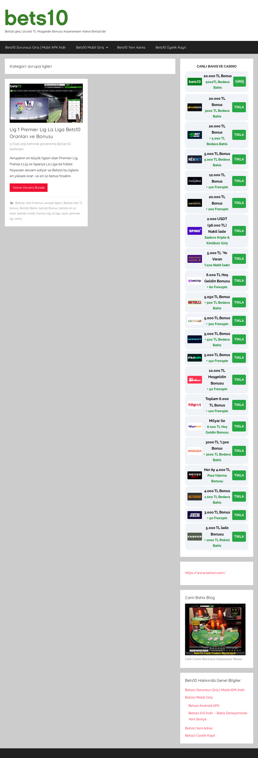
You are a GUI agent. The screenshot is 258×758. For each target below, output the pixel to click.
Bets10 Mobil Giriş (90, 47)
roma (18, 218)
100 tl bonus (34, 203)
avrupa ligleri (53, 203)
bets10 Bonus (48, 208)
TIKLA (239, 107)
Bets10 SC (64, 144)
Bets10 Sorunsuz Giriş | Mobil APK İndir (35, 47)
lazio (65, 213)
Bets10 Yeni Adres (131, 47)
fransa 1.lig (43, 213)
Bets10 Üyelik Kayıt (171, 47)
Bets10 (20, 203)
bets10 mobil (26, 213)
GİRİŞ (239, 81)
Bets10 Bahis (28, 208)
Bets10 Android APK (204, 706)
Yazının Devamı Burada (29, 187)
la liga (56, 213)
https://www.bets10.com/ (205, 573)
